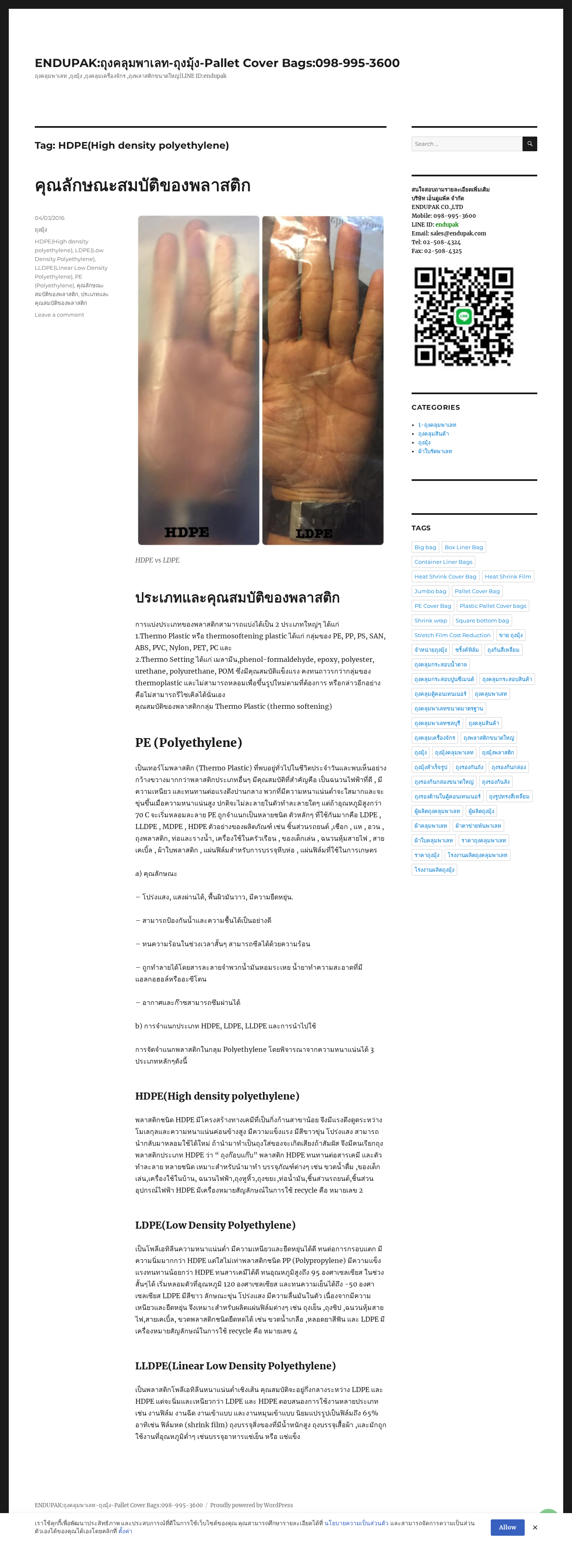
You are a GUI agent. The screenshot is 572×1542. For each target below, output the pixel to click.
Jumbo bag (430, 591)
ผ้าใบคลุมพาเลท (434, 840)
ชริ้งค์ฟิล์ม (467, 649)
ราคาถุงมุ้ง (427, 855)
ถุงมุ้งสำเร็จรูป (431, 767)
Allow (507, 1527)
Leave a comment (59, 314)
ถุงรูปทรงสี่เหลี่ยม (509, 796)
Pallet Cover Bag (477, 591)
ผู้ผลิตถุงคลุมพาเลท (437, 811)
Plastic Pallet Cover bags (493, 605)
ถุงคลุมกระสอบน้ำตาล (441, 664)
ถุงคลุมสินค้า (433, 433)
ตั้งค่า (125, 1531)
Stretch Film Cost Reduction (453, 635)
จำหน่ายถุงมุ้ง (431, 649)
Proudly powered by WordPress (251, 1505)
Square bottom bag (482, 620)
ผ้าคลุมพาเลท (431, 825)
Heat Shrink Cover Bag (446, 576)
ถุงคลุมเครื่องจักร (435, 737)
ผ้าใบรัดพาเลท (435, 451)
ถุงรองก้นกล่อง (509, 767)
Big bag (425, 547)
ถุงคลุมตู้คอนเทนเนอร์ (440, 693)
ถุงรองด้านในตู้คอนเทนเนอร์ (448, 796)
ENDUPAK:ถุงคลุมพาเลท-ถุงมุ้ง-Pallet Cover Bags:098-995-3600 (217, 63)
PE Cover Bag (433, 605)
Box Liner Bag (464, 547)
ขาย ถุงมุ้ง (511, 635)
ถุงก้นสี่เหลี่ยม (503, 649)
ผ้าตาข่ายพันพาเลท (478, 825)
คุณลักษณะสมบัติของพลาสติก (143, 185)
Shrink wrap (431, 620)
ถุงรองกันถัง (469, 767)
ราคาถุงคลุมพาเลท (483, 840)
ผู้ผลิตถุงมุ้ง (481, 811)
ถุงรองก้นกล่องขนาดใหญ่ (444, 781)
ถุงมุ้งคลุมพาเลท (454, 752)
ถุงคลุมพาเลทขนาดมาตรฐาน (449, 708)
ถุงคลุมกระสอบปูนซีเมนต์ (444, 679)
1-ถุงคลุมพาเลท (437, 425)
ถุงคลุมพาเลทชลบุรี (437, 723)
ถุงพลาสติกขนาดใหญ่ (489, 737)
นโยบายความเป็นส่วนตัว (357, 1523)
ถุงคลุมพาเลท (491, 693)
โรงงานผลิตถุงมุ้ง (434, 869)
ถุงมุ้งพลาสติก (498, 752)
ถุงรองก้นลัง (496, 781)
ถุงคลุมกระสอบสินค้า (507, 679)
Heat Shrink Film (508, 576)
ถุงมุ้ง (41, 229)
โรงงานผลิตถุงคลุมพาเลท (478, 855)
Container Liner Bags (443, 561)
